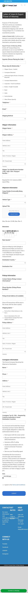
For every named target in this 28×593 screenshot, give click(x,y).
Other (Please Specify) (10, 99)
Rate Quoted (6, 240)
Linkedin (4, 550)
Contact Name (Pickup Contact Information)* (11, 280)
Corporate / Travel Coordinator (12, 83)
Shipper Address (8, 135)
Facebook (5, 547)
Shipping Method (7, 116)
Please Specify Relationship (11, 66)
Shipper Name (7, 128)
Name (4, 367)
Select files (14, 214)
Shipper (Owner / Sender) (10, 69)
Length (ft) (7, 232)
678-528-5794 (8, 1)
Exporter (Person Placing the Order (13, 59)
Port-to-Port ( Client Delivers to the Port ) (13, 312)
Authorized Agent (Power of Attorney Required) (13, 76)
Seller (5, 93)
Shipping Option (7, 308)
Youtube (4, 544)
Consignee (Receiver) (9, 72)
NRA (11, 514)
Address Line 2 (6, 145)
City (3, 150)
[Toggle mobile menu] (25, 5)
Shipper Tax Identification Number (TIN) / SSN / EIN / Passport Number (12, 171)
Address (5, 381)
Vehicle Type (6, 199)
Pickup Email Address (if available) (12, 296)
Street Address (6, 140)
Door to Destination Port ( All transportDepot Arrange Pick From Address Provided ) (13, 317)
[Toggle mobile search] (21, 5)
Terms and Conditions (18, 485)
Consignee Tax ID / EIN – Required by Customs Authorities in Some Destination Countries (13, 417)
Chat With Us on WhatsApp (13, 590)
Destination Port (7, 266)
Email (4, 109)
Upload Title (6, 206)
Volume (16, 231)
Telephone (6, 102)
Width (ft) (9, 232)
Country (4, 166)
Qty (3, 231)
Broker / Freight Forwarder (11, 87)
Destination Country (9, 260)
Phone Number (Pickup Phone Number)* (11, 288)
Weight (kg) (14, 232)
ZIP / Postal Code (7, 161)
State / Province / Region (9, 156)
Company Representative (10, 80)
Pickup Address (7, 322)
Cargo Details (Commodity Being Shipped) (12, 192)
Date (3, 474)
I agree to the (14, 485)
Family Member (8, 96)
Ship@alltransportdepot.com (18, 1)
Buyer (5, 90)
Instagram (5, 554)
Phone (5, 374)
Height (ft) (11, 232)
